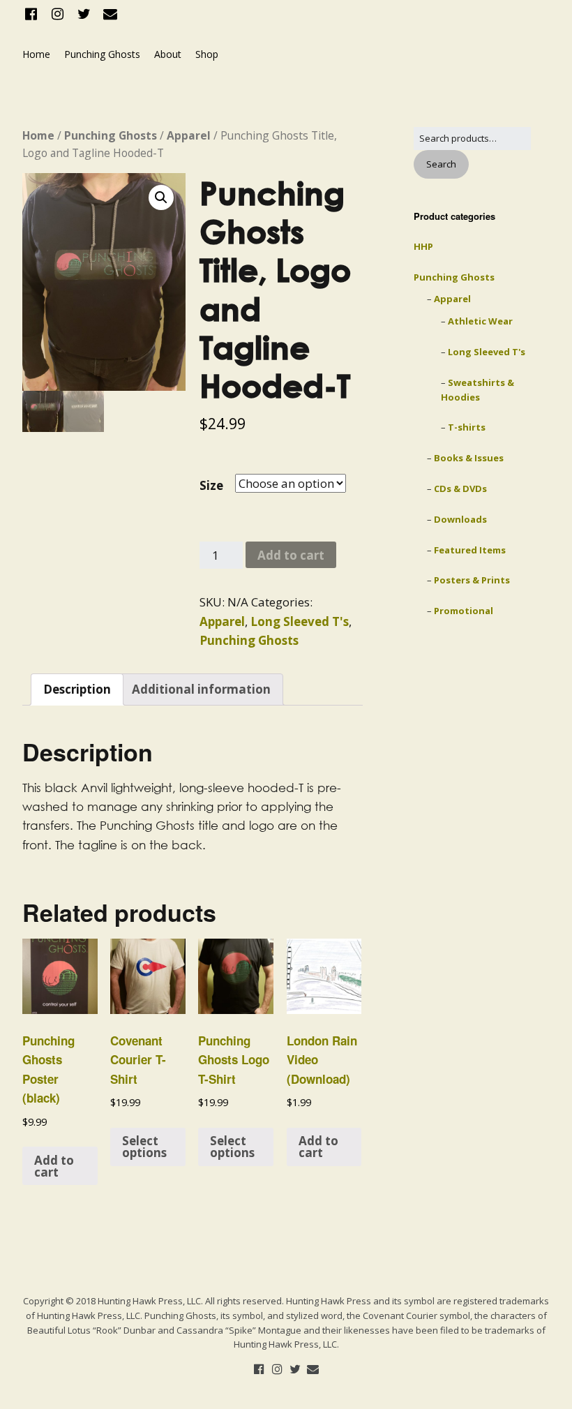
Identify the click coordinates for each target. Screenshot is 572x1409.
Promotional (463, 610)
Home (36, 54)
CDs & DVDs (460, 488)
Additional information (201, 689)
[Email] (110, 14)
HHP (423, 246)
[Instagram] (58, 14)
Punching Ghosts (102, 54)
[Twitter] (84, 14)
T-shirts (467, 427)
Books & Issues (469, 458)
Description (77, 689)
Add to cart (290, 555)
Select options (144, 1147)
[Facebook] (32, 14)
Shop (206, 54)
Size (211, 485)
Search (441, 164)
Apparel (189, 135)
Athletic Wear (480, 321)
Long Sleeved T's (299, 621)
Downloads (460, 519)
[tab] (77, 689)
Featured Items (470, 550)
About (167, 54)
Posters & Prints (472, 580)
